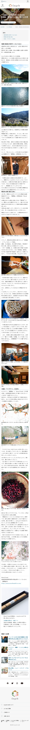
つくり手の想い (11, 22)
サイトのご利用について (15, 721)
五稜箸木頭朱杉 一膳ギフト (11, 620)
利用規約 (7, 721)
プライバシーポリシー (25, 721)
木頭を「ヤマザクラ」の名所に (9, 38)
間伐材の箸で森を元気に (8, 36)
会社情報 (2, 721)
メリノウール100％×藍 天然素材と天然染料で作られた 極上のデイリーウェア (18, 637)
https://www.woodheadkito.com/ (11, 583)
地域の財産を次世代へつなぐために (10, 34)
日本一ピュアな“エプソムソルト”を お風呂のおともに (18, 658)
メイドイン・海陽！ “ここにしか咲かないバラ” (18, 648)
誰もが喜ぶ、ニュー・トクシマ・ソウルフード (18, 668)
